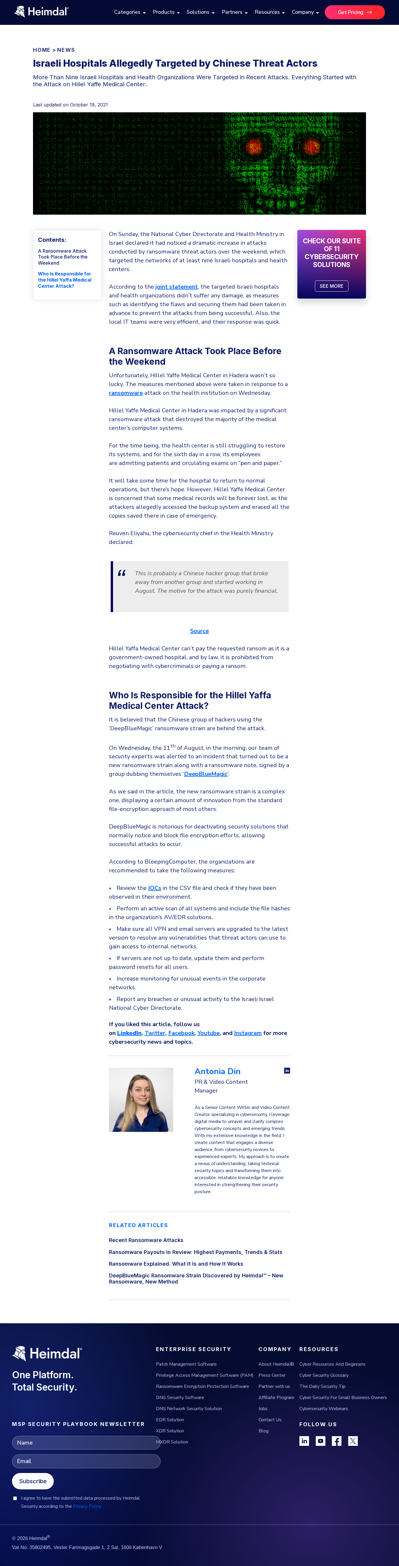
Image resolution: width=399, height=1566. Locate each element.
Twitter (155, 1033)
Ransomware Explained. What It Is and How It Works (176, 1264)
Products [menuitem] (164, 11)
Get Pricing (350, 12)
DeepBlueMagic (206, 774)
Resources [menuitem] (267, 11)
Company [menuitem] (303, 11)
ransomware (126, 393)
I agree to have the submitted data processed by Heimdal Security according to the (80, 1502)
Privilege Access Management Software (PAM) (205, 1375)
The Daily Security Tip (322, 1386)
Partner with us (274, 1386)
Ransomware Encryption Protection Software (202, 1386)
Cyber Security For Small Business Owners (343, 1397)
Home (42, 50)
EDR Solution (170, 1420)
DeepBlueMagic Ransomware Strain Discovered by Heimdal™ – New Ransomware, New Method (196, 1278)
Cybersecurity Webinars (323, 1408)
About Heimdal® (276, 1364)
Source (199, 631)
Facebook (181, 1033)
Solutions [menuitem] (198, 11)
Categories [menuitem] (127, 11)
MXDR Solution (172, 1442)
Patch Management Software (186, 1364)
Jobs (263, 1408)
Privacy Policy (87, 1506)
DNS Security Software (180, 1397)
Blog (263, 1431)
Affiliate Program (276, 1397)
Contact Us (270, 1420)
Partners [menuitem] (232, 11)
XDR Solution (170, 1431)
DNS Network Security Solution (189, 1408)
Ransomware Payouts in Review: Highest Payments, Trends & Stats (195, 1252)
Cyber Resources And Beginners (332, 1364)
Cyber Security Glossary (323, 1375)
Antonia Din (218, 1071)
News (66, 50)
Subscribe (33, 1481)
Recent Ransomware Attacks (146, 1240)
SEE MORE (332, 286)
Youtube (208, 1033)
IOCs (154, 888)
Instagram (248, 1033)
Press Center (272, 1375)
